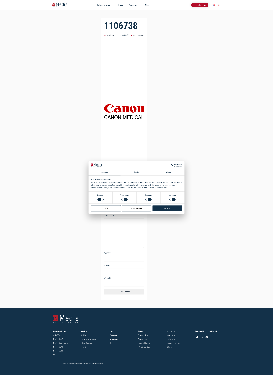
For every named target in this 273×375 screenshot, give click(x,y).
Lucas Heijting (110, 35)
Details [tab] (136, 172)
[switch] (124, 199)
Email (107, 265)
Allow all (167, 208)
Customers (133, 5)
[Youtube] (206, 337)
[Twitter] (197, 337)
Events (120, 5)
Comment (109, 215)
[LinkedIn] (201, 337)
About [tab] (168, 172)
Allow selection (136, 208)
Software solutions (103, 5)
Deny (106, 208)
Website (107, 278)
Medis (147, 5)
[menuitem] (214, 5)
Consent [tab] (104, 172)
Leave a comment (138, 35)
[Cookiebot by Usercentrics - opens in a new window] (172, 165)
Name (107, 253)
